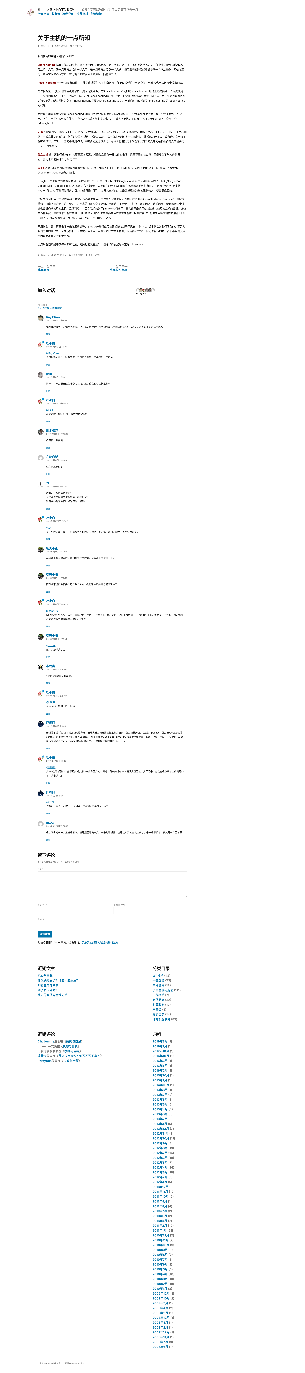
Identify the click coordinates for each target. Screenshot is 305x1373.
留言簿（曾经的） (63, 14)
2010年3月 (160, 1279)
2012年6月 (160, 1158)
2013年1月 (159, 1124)
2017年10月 (160, 1051)
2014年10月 (160, 1085)
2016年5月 (160, 1065)
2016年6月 (160, 1061)
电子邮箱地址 (120, 905)
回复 (48, 334)
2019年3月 (160, 1041)
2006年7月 (160, 1342)
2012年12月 (160, 1129)
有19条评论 (77, 46)
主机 (90, 255)
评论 (40, 869)
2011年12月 (160, 1187)
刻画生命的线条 (48, 985)
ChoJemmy (46, 1041)
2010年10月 (160, 1245)
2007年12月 (161, 1332)
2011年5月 (159, 1221)
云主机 (97, 255)
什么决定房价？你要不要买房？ (58, 980)
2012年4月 (160, 1167)
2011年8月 (159, 1206)
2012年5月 (160, 1162)
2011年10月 (160, 1196)
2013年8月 (160, 1090)
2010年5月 (160, 1269)
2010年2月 (160, 1284)
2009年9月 (160, 1303)
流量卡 (42, 1056)
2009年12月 (161, 1293)
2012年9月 (160, 1143)
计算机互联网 (77, 255)
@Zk (48, 527)
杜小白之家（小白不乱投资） (57, 9)
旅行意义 (158, 1000)
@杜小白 (51, 645)
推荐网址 (82, 14)
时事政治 (158, 1004)
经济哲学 (158, 1014)
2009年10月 (161, 1298)
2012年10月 (160, 1138)
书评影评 (158, 985)
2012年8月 (160, 1148)
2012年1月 (159, 1182)
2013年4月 (160, 1109)
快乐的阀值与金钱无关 (52, 995)
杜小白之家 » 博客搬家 (50, 308)
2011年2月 (159, 1225)
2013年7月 (160, 1095)
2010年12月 (160, 1235)
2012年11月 (160, 1133)
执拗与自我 (45, 975)
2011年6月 (159, 1216)
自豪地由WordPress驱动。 (74, 1363)
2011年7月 (159, 1211)
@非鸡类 (51, 702)
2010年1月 (159, 1288)
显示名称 (42, 905)
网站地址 (41, 919)
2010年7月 (160, 1259)
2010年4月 (160, 1274)
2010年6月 (160, 1264)
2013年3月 (160, 1114)
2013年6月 (160, 1099)
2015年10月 (160, 1075)
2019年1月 (159, 1046)
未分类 (156, 1009)
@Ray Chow (53, 353)
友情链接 (96, 14)
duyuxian (45, 46)
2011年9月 (159, 1201)
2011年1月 (159, 1230)
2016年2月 (160, 1070)
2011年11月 (160, 1191)
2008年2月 (160, 1327)
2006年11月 (160, 1337)
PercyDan (45, 1061)
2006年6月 (160, 1347)
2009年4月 (160, 1308)
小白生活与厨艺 (162, 990)
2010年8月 (160, 1254)
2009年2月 (160, 1313)
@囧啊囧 (51, 767)
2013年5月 (160, 1104)
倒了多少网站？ (48, 990)
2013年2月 (160, 1119)
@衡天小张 (52, 610)
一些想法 (158, 980)
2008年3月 (160, 1322)
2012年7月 (160, 1153)
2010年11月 (160, 1240)
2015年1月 (159, 1080)
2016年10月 (160, 1056)
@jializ (49, 409)
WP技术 (157, 975)
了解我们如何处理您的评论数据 (100, 942)
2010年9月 (160, 1250)
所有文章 (43, 14)
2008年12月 (161, 1318)
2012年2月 (160, 1177)
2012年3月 (160, 1172)
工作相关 (158, 995)
